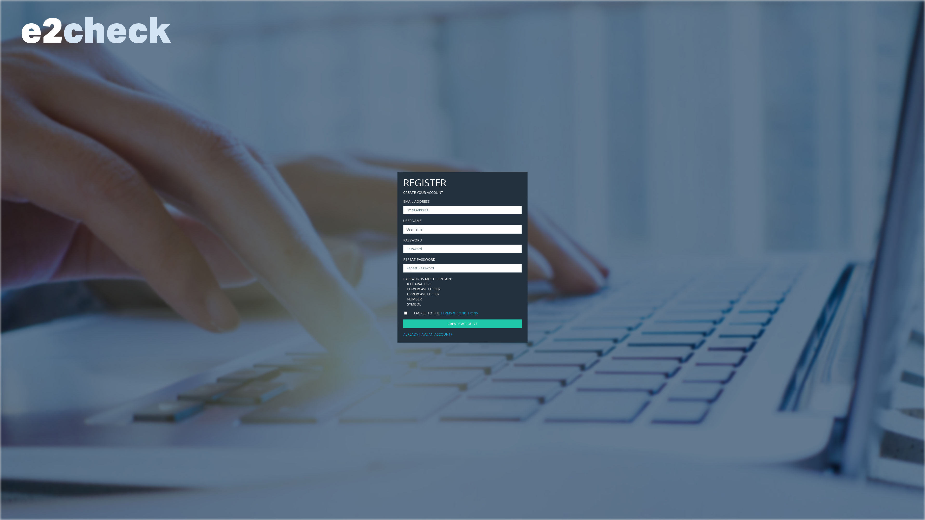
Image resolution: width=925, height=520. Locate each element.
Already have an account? (427, 334)
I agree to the (446, 313)
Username (412, 220)
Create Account (462, 323)
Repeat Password (419, 259)
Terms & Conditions (459, 313)
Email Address (416, 201)
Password (412, 240)
